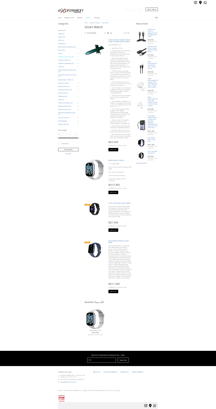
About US (96, 372)
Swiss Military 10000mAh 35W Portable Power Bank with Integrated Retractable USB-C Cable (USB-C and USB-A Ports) (153, 121)
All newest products (141, 163)
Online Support (137, 372)
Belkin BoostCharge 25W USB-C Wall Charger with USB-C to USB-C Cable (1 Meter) (153, 101)
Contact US (124, 372)
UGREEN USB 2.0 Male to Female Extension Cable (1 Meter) (153, 49)
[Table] (111, 33)
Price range (62, 130)
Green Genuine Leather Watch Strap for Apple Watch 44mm (119, 40)
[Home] (70, 11)
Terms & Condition (110, 372)
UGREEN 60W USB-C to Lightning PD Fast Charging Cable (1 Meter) (152, 33)
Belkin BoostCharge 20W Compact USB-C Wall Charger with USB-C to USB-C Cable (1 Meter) (153, 83)
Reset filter (68, 154)
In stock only (65, 143)
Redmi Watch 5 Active (116, 160)
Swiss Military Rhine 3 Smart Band (118, 241)
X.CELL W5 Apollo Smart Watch (119, 203)
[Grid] (105, 33)
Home (86, 23)
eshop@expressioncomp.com (68, 382)
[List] (108, 33)
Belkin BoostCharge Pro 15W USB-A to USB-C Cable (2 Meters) (152, 65)
